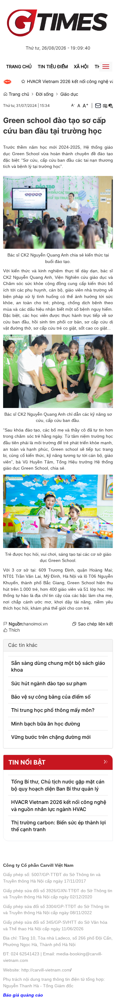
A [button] (73, 105)
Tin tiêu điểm (53, 66)
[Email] (98, 105)
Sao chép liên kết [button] (95, 623)
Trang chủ (19, 66)
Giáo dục (69, 94)
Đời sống (45, 94)
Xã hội (81, 66)
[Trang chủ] (58, 20)
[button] (104, 106)
